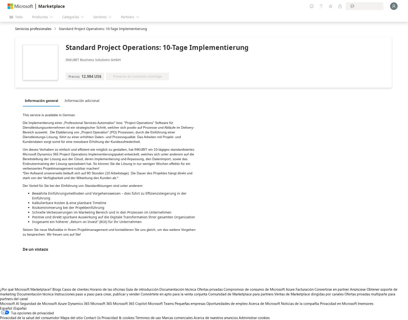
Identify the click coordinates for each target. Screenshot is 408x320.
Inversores (365, 303)
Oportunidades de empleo (227, 303)
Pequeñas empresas (190, 303)
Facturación (305, 289)
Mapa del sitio (71, 317)
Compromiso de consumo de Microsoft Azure (260, 289)
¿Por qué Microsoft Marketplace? (25, 289)
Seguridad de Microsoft (38, 303)
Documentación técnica (177, 289)
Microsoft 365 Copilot (130, 303)
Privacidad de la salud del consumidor (30, 317)
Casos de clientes (75, 289)
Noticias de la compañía (300, 303)
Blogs (56, 289)
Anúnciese (358, 289)
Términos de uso (148, 317)
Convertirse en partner (331, 289)
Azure (62, 303)
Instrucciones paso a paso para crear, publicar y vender (97, 294)
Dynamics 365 (78, 303)
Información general (41, 100)
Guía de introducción (142, 289)
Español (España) (13, 308)
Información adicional (82, 100)
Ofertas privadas (210, 289)
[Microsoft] (20, 6)
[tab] (43, 100)
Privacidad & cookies (118, 317)
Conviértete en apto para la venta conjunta (174, 294)
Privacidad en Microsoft (338, 303)
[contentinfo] (55, 29)
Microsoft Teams (161, 303)
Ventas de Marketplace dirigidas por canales (309, 294)
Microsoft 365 (101, 303)
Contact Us (92, 317)
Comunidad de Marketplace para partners (240, 294)
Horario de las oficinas (107, 289)
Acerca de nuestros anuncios (216, 317)
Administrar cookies (254, 317)
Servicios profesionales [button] (33, 28)
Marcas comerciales (177, 317)
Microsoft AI (9, 303)
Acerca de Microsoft (264, 303)
